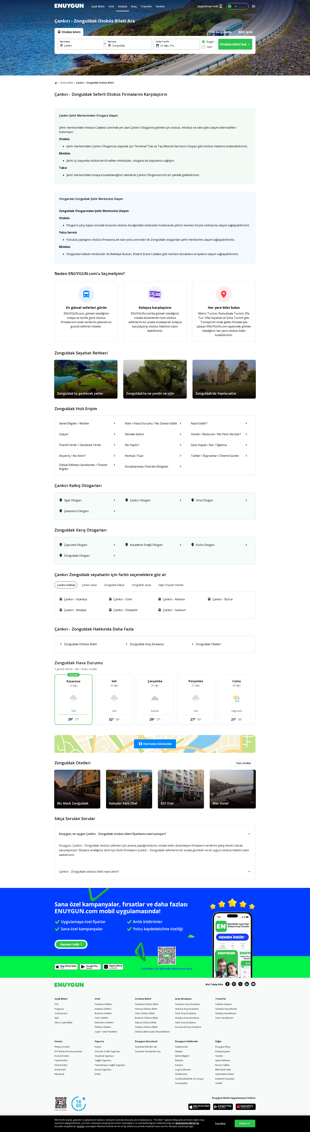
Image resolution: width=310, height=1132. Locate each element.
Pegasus (59, 1008)
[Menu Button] (237, 6)
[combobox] (83, 45)
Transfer (220, 998)
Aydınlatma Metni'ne (187, 1123)
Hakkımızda (181, 1046)
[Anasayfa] (56, 83)
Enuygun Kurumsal (146, 1041)
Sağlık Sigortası (103, 1060)
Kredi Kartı (60, 1069)
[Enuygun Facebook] (227, 984)
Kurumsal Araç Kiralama (188, 1027)
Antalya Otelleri (103, 1008)
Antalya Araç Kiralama (187, 1017)
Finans (58, 1041)
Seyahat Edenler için (146, 1046)
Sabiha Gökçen (223, 1004)
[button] (155, 744)
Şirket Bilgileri (182, 1055)
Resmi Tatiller (222, 1065)
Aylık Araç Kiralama (185, 1022)
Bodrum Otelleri (103, 1013)
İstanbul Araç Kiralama (187, 1004)
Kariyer (179, 1065)
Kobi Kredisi (61, 1065)
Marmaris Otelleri (104, 1022)
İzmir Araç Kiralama (185, 1013)
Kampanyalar (222, 1051)
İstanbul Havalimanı (226, 1008)
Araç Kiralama (183, 998)
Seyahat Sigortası (104, 1055)
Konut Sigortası (103, 1069)
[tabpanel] (155, 45)
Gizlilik (218, 1083)
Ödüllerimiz (181, 1074)
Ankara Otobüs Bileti (146, 1008)
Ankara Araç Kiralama (187, 1008)
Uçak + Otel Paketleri (106, 1031)
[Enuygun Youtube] (253, 984)
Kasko (98, 1046)
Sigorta (99, 1041)
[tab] (69, 32)
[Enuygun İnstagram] (234, 984)
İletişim (179, 1051)
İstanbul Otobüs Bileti (146, 1004)
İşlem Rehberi (222, 1060)
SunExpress (61, 1013)
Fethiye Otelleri (103, 1027)
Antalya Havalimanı (225, 1013)
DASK (98, 1074)
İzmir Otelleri (102, 1017)
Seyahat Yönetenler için (148, 1051)
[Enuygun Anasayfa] (69, 6)
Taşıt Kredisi (61, 1060)
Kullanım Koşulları (224, 1078)
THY (57, 1004)
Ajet (57, 1017)
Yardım (219, 1055)
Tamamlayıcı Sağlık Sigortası (110, 1065)
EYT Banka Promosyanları (68, 1051)
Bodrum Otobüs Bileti (146, 1017)
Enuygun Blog (222, 1046)
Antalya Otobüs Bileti (146, 1027)
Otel (97, 998)
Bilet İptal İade (223, 1069)
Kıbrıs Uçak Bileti (63, 1022)
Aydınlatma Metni (224, 1074)
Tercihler (220, 1123)
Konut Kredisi (62, 1055)
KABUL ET (244, 1123)
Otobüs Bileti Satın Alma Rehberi (152, 1031)
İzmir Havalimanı (224, 1017)
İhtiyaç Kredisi (62, 1046)
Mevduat (59, 1074)
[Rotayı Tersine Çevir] (105, 44)
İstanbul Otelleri (103, 1004)
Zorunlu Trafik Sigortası (107, 1051)
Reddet (80, 1126)
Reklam (179, 1060)
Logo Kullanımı (183, 1069)
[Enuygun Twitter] (240, 984)
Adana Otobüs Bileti (145, 1022)
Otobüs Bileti (66, 83)
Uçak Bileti (61, 998)
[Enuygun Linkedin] (247, 984)
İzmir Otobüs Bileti (145, 1013)
